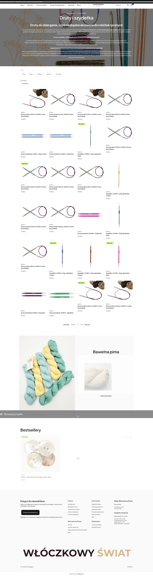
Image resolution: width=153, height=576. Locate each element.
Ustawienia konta (96, 527)
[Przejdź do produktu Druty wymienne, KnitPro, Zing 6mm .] (34, 294)
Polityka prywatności (97, 507)
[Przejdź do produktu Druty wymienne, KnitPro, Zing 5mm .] (90, 215)
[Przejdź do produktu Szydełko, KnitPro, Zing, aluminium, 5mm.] (119, 254)
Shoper (30, 566)
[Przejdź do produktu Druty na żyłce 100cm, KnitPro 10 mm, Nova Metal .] (119, 132)
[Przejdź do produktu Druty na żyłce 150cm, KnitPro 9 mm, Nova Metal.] (34, 99)
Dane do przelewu (96, 509)
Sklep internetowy (76, 574)
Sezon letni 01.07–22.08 (120, 516)
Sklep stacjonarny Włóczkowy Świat (77, 530)
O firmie (70, 524)
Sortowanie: (23, 80)
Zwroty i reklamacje (73, 512)
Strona (73, 324)
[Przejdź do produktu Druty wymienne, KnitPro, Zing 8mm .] (62, 294)
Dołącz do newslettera (30, 512)
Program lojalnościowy (98, 512)
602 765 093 (117, 504)
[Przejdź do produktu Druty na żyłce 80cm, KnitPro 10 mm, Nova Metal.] (62, 211)
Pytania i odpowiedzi (73, 514)
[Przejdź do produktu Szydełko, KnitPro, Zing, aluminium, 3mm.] (90, 135)
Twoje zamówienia (96, 524)
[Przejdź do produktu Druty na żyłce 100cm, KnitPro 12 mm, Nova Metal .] (34, 211)
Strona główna (71, 13)
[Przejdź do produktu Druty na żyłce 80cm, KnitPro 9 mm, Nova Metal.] (90, 172)
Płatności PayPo (96, 514)
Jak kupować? (71, 504)
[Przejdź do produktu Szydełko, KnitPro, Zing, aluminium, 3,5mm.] (119, 175)
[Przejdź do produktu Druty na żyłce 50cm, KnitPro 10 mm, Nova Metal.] (62, 172)
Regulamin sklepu (96, 504)
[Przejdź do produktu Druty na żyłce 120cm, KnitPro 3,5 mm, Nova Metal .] (119, 291)
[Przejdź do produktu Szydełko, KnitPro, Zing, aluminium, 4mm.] (119, 215)
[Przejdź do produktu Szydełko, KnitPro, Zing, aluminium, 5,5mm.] (90, 254)
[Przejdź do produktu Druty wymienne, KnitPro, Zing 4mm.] (62, 135)
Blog (69, 532)
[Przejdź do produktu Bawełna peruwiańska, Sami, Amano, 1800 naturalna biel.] (98, 376)
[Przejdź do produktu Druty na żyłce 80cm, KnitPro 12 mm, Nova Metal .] (34, 251)
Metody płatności (72, 507)
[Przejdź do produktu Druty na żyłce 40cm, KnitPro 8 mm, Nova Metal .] (62, 99)
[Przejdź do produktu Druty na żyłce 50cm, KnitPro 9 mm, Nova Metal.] (90, 99)
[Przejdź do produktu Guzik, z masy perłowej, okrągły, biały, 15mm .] (40, 453)
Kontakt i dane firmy (73, 527)
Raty (93, 517)
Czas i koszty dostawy (74, 509)
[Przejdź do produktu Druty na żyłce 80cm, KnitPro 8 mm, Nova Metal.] (119, 99)
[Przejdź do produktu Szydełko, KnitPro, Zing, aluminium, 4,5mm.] (62, 254)
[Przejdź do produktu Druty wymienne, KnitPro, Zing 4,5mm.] (34, 135)
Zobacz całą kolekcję (106, 395)
